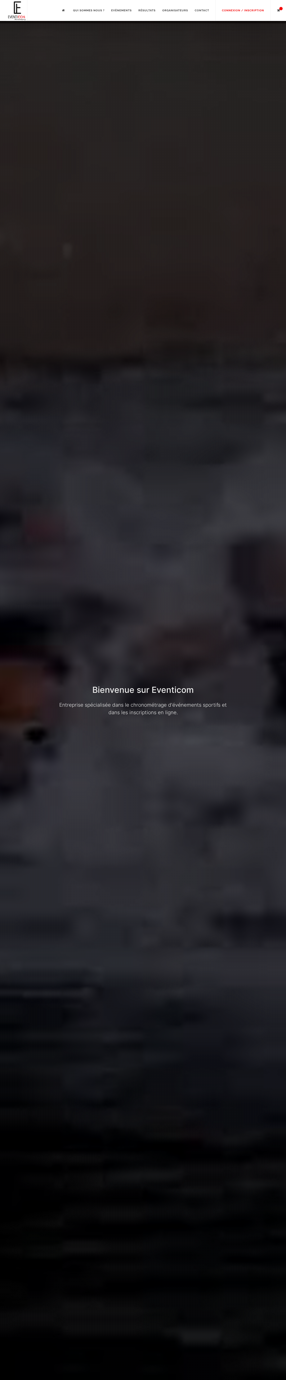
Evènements (121, 10)
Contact (202, 10)
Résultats (147, 10)
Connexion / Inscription (243, 10)
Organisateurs (175, 10)
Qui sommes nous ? (88, 10)
